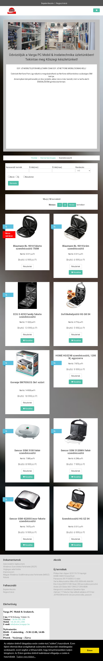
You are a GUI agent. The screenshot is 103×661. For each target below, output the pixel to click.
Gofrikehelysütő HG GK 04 (75, 314)
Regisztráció (61, 3)
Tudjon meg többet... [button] (26, 657)
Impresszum (8, 572)
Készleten (29, 177)
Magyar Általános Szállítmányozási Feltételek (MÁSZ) (26, 575)
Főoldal (34, 158)
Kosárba (77, 272)
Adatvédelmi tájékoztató (14, 564)
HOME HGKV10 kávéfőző (64, 576)
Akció (12, 177)
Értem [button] (89, 650)
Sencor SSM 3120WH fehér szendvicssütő (76, 451)
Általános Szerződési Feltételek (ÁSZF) (20, 567)
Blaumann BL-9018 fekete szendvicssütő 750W (27, 247)
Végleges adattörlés (12, 569)
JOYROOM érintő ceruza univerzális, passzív (73, 595)
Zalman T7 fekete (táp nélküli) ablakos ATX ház (74, 592)
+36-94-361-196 (18, 619)
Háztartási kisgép (48, 158)
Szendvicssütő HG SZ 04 (75, 518)
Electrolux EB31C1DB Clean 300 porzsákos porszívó (76, 584)
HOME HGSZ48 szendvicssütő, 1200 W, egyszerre (76, 357)
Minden (72, 205)
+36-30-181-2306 (17, 622)
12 (60, 205)
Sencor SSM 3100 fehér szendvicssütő (27, 451)
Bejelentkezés (47, 3)
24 (65, 205)
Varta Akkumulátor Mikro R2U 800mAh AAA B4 (73, 581)
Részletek (27, 266)
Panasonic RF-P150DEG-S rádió (67, 579)
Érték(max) (57, 167)
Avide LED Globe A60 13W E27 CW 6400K (71, 587)
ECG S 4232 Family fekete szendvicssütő (27, 315)
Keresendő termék (14, 167)
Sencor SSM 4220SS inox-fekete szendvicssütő (27, 520)
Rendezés (80, 167)
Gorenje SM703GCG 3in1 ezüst (27, 382)
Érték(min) (33, 167)
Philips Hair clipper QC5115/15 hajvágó (70, 573)
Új (18, 177)
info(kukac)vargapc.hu (20, 624)
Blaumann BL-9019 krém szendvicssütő (75, 247)
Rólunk (6, 577)
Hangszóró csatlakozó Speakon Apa (69, 589)
